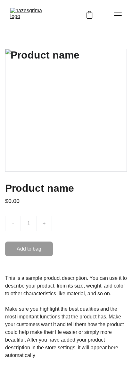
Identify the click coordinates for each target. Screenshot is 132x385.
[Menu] (118, 15)
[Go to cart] (89, 15)
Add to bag (29, 249)
